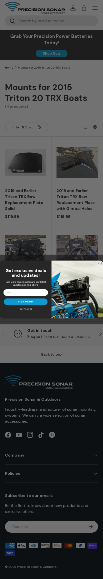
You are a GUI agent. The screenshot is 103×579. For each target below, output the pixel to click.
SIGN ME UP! (25, 301)
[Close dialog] (100, 263)
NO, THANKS (26, 309)
